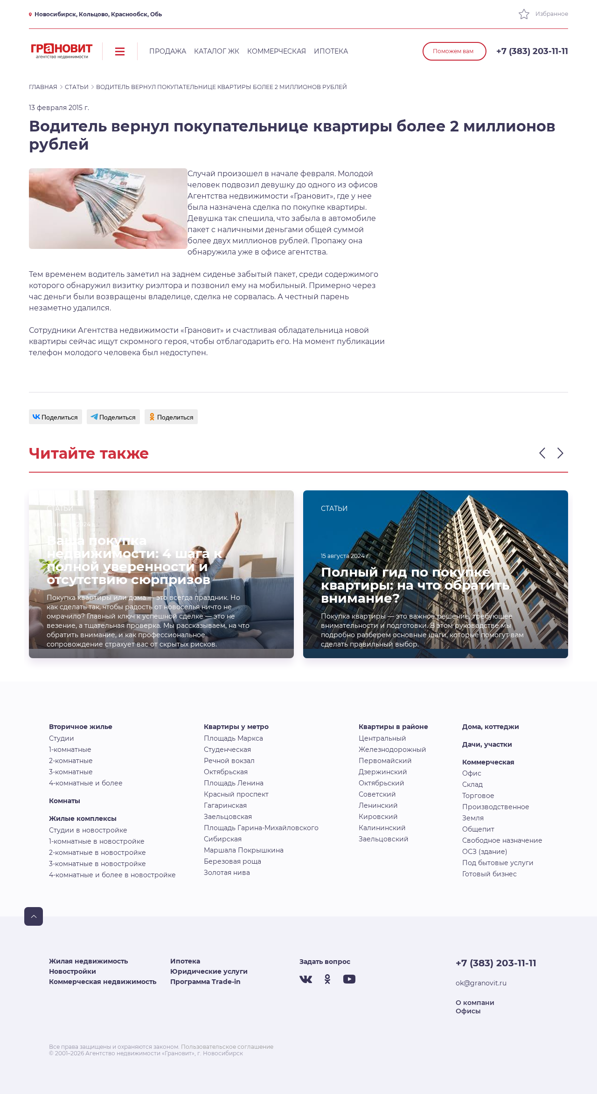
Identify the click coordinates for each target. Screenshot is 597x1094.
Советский (377, 794)
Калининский (382, 828)
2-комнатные (71, 761)
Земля (473, 818)
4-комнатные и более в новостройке (112, 875)
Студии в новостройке (88, 830)
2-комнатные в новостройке (97, 852)
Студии (61, 738)
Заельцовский (384, 839)
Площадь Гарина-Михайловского (261, 828)
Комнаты (64, 801)
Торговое (478, 795)
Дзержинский (383, 772)
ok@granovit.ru (481, 983)
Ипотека (331, 51)
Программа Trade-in (205, 981)
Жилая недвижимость (88, 961)
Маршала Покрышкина (244, 850)
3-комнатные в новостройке (97, 864)
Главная (43, 86)
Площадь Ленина (234, 783)
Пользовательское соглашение (227, 1046)
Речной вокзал (229, 761)
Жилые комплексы (83, 818)
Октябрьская (226, 772)
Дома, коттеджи (490, 726)
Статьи (77, 86)
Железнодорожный (392, 749)
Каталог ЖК (216, 51)
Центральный (382, 738)
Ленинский (378, 805)
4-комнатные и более (86, 783)
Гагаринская (225, 805)
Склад (472, 784)
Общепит (478, 829)
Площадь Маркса (233, 738)
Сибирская (223, 839)
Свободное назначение (502, 840)
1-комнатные (70, 749)
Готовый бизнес (489, 874)
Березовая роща (232, 861)
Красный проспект (236, 794)
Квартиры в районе (393, 726)
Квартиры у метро (236, 726)
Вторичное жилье (80, 726)
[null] (55, 416)
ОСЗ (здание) (484, 851)
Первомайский (385, 761)
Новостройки (72, 971)
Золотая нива (227, 872)
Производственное (495, 807)
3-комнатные (71, 772)
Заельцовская (228, 816)
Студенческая (227, 749)
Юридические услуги (209, 971)
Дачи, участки (487, 744)
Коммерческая (276, 51)
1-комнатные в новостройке (97, 841)
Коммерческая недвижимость (102, 981)
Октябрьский (381, 783)
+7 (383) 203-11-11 (532, 51)
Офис (471, 773)
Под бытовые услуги (498, 863)
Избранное (551, 13)
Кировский (378, 816)
